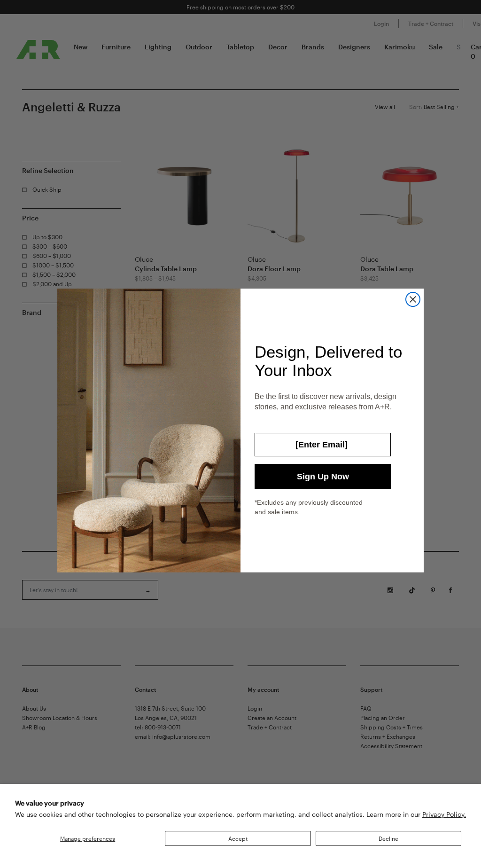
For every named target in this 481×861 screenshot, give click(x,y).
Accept (238, 838)
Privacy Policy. (444, 814)
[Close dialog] (413, 299)
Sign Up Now (323, 476)
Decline (388, 838)
